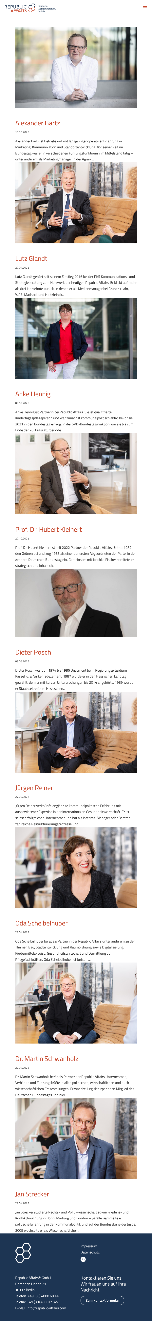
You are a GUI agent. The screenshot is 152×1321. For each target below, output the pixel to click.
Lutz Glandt (31, 258)
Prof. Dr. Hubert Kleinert (48, 529)
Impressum (89, 1246)
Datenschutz (90, 1252)
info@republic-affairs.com (46, 1308)
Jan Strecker (32, 1194)
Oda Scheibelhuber (41, 923)
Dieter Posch (33, 652)
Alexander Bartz (37, 123)
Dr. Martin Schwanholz (46, 1058)
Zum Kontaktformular (102, 1300)
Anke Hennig (32, 394)
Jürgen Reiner (34, 787)
